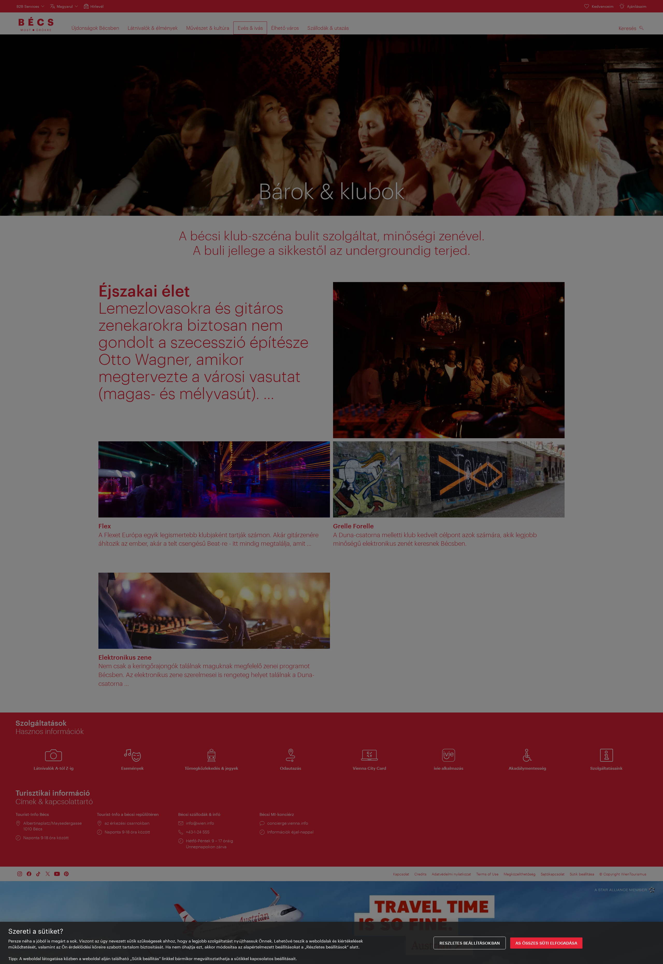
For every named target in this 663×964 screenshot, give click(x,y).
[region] (331, 943)
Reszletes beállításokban (469, 942)
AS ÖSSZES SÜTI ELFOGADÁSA (546, 942)
